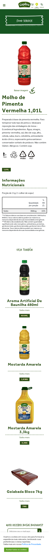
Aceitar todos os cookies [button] (16, 549)
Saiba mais (24, 310)
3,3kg (24, 443)
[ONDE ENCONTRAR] (36, 4)
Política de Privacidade (31, 544)
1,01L (6, 169)
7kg (24, 506)
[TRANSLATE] (42, 4)
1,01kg (24, 379)
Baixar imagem (21, 90)
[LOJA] (32, 4)
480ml (24, 315)
